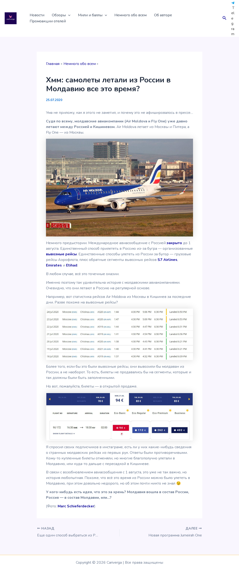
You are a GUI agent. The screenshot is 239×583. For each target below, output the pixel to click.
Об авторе (163, 15)
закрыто (174, 243)
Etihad (71, 265)
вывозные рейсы (61, 254)
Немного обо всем (130, 15)
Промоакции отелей (48, 21)
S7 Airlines (167, 259)
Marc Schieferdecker (76, 506)
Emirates (54, 265)
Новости (37, 15)
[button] (68, 15)
